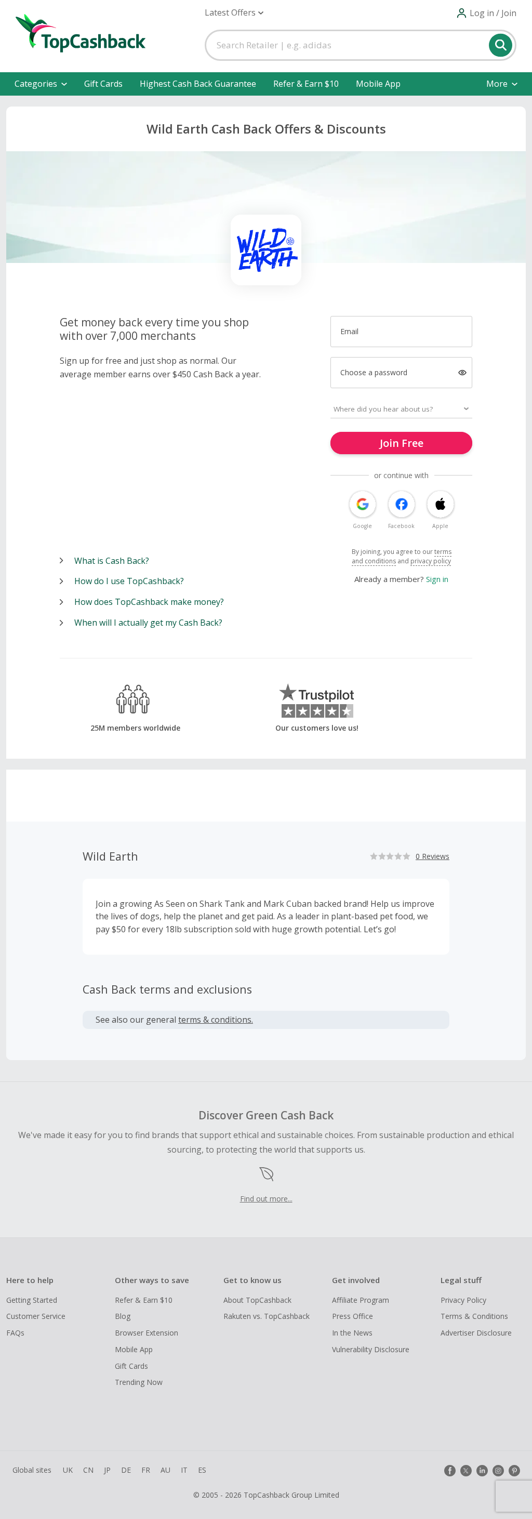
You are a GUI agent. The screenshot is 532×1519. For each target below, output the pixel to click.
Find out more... (266, 1199)
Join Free (401, 443)
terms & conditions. (215, 1019)
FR (145, 1470)
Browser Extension (146, 1333)
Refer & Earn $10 (306, 83)
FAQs (15, 1333)
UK (68, 1470)
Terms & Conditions (474, 1316)
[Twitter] (466, 1470)
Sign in (437, 579)
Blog (122, 1316)
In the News (352, 1333)
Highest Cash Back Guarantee (198, 83)
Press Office (352, 1316)
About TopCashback (257, 1300)
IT (184, 1470)
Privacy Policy (463, 1300)
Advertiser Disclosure (476, 1333)
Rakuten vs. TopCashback (266, 1316)
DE (126, 1470)
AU (165, 1470)
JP (107, 1470)
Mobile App (378, 83)
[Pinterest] (514, 1470)
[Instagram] (498, 1470)
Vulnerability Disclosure (370, 1349)
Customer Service (35, 1316)
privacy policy (430, 561)
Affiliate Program (360, 1300)
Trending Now (139, 1382)
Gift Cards (103, 83)
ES (202, 1470)
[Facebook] (450, 1470)
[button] (234, 12)
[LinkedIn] (482, 1470)
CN (88, 1470)
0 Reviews (432, 856)
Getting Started (31, 1300)
